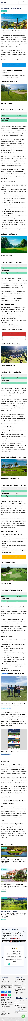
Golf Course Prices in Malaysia (5, 1000)
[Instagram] (5, 995)
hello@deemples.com (5, 979)
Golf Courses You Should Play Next (20, 1004)
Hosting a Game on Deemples (5, 1010)
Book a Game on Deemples (7, 1004)
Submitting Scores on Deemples (5, 1014)
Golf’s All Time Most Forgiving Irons (19, 993)
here (13, 782)
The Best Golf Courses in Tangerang (17, 792)
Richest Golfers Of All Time (20, 979)
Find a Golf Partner (14, 338)
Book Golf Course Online (14, 334)
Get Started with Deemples (7, 1002)
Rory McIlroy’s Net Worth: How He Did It (20, 984)
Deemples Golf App (6, 708)
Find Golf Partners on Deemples (5, 1007)
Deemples (4, 673)
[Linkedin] (9, 992)
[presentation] (2, 957)
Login (23, 1)
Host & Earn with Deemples (20, 1007)
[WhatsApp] (9, 995)
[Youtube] (2, 995)
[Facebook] (2, 992)
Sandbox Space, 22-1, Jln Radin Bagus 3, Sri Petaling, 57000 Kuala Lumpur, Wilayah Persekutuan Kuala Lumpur (7, 986)
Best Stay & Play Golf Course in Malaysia (21, 1001)
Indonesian (9, 50)
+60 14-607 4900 (5, 981)
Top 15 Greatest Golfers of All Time (20, 990)
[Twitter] (5, 992)
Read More (3, 865)
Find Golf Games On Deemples (14, 557)
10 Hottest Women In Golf (20, 987)
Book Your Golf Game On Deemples (14, 65)
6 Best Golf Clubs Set (19, 981)
